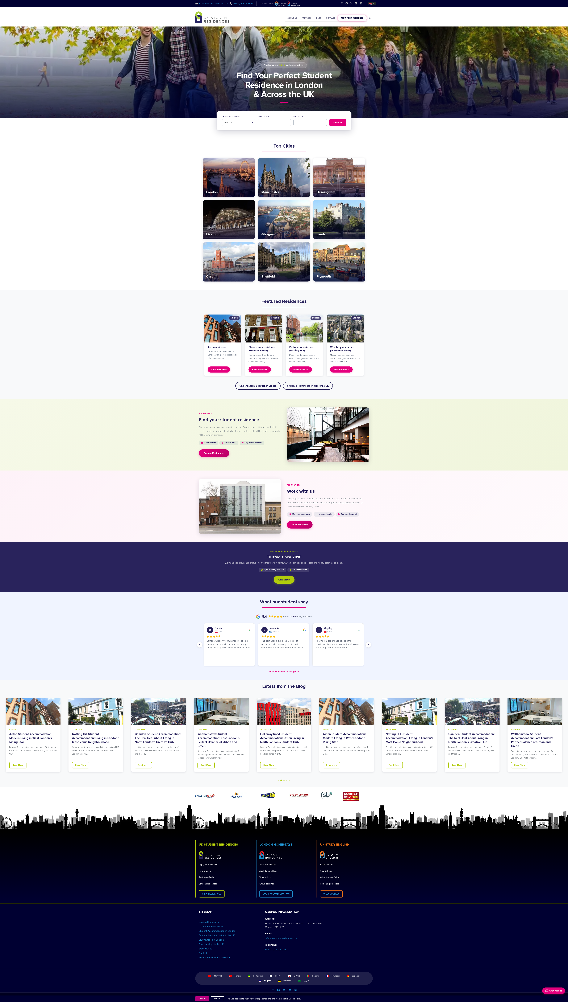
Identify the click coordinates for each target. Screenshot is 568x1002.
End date (298, 117)
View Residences (211, 894)
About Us (292, 18)
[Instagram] (295, 990)
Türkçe (237, 976)
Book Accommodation (276, 894)
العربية (306, 981)
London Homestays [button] (275, 844)
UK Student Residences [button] (218, 844)
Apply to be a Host (267, 871)
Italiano (315, 976)
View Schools (326, 871)
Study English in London (211, 939)
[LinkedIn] (289, 990)
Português (258, 976)
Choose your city (231, 117)
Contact (330, 18)
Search (337, 122)
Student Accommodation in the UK (217, 935)
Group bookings (266, 884)
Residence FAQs (206, 877)
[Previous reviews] (200, 645)
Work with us (205, 948)
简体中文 (218, 976)
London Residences (208, 884)
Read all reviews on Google (284, 671)
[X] (284, 990)
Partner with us (300, 524)
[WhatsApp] (272, 990)
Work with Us (265, 877)
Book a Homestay (267, 864)
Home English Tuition (329, 884)
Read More (18, 765)
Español (356, 976)
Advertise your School (330, 877)
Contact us (284, 579)
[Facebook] (278, 990)
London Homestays (209, 922)
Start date (263, 117)
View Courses (326, 864)
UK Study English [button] (334, 844)
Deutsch (287, 981)
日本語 (297, 976)
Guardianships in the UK (211, 944)
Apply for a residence (352, 18)
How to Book (205, 871)
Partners (307, 18)
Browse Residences (214, 453)
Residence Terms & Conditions (214, 957)
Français (336, 976)
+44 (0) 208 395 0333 (244, 3)
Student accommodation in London (257, 385)
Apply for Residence (208, 864)
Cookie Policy (295, 999)
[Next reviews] (368, 645)
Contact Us (204, 953)
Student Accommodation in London (217, 930)
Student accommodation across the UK (308, 385)
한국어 (278, 976)
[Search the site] (370, 18)
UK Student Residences (211, 926)
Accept (202, 998)
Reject (217, 998)
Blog (318, 18)
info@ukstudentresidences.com (213, 3)
